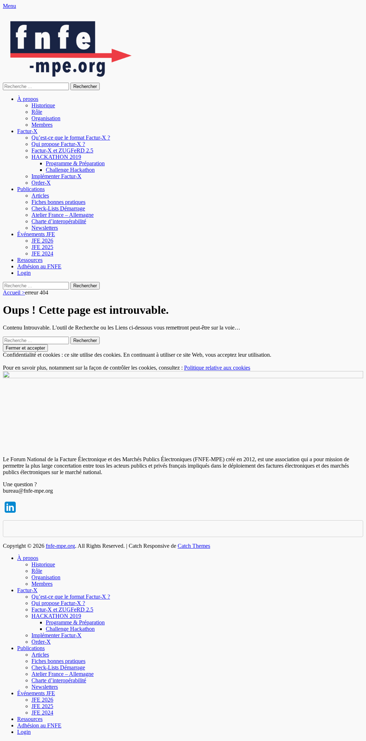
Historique (43, 105)
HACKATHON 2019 (56, 157)
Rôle (36, 112)
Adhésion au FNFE (39, 266)
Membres (42, 125)
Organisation (45, 118)
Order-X (41, 183)
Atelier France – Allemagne (62, 215)
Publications (31, 189)
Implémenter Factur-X (56, 176)
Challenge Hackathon (70, 170)
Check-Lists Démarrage (58, 208)
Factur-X (27, 131)
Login (24, 273)
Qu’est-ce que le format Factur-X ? (70, 138)
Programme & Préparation (75, 163)
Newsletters (44, 228)
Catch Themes (194, 546)
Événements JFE (36, 234)
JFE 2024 (42, 253)
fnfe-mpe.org (60, 546)
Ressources (30, 260)
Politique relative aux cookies (217, 368)
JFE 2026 (42, 241)
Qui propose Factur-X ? (58, 144)
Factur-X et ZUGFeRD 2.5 (62, 150)
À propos (27, 99)
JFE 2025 (42, 247)
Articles (40, 195)
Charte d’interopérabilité (58, 221)
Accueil (14, 292)
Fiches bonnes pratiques (58, 202)
